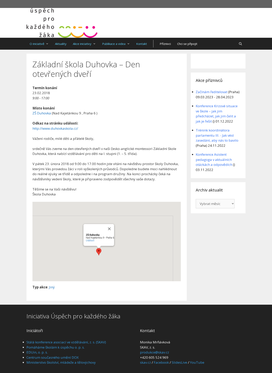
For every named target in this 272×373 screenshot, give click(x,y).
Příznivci (165, 44)
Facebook (161, 362)
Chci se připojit (187, 44)
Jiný (52, 287)
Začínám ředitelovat (211, 92)
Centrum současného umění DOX (52, 357)
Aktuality (61, 44)
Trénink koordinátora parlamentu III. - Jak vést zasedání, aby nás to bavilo (217, 135)
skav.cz (145, 362)
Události (90, 240)
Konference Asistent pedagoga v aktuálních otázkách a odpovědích (214, 159)
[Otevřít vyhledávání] (240, 44)
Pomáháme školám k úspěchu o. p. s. (55, 347)
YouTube (197, 362)
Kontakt (141, 44)
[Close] (109, 229)
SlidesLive (179, 362)
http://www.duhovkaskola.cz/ (55, 128)
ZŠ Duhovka (41, 113)
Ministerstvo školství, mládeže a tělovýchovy (61, 362)
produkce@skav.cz (154, 352)
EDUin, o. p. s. (37, 352)
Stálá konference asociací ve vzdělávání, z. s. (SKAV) (66, 342)
